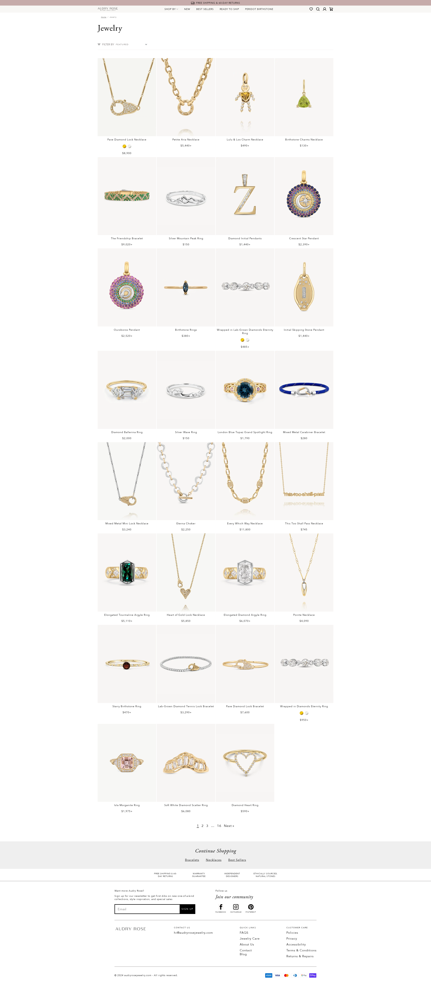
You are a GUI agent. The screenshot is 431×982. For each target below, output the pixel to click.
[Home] (108, 9)
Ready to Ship (229, 9)
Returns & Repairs (300, 956)
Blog (243, 954)
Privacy (291, 939)
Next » (229, 826)
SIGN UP (187, 909)
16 (219, 826)
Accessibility (296, 944)
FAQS (244, 933)
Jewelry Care (250, 939)
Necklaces (214, 860)
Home (103, 17)
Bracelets (192, 860)
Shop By (170, 9)
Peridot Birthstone (259, 9)
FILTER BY (108, 44)
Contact (246, 950)
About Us (247, 944)
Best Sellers (205, 9)
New (187, 9)
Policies (292, 933)
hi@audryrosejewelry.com (193, 933)
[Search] (318, 9)
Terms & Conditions (301, 950)
